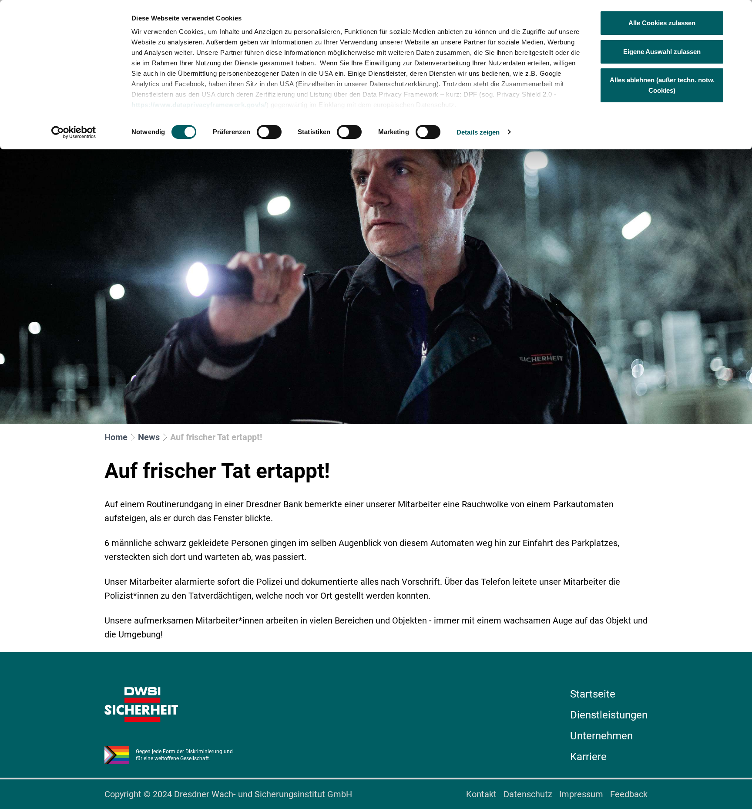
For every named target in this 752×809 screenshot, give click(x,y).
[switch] (269, 132)
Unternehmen (601, 736)
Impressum (581, 794)
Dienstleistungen (609, 715)
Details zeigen (478, 132)
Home (116, 437)
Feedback (629, 794)
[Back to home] (141, 704)
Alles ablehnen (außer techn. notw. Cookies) (662, 85)
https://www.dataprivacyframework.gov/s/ (198, 104)
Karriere (588, 757)
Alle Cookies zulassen (661, 23)
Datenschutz (528, 794)
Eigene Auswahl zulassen (662, 51)
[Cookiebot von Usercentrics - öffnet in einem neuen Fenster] (74, 132)
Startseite (592, 694)
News (149, 437)
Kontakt (481, 794)
